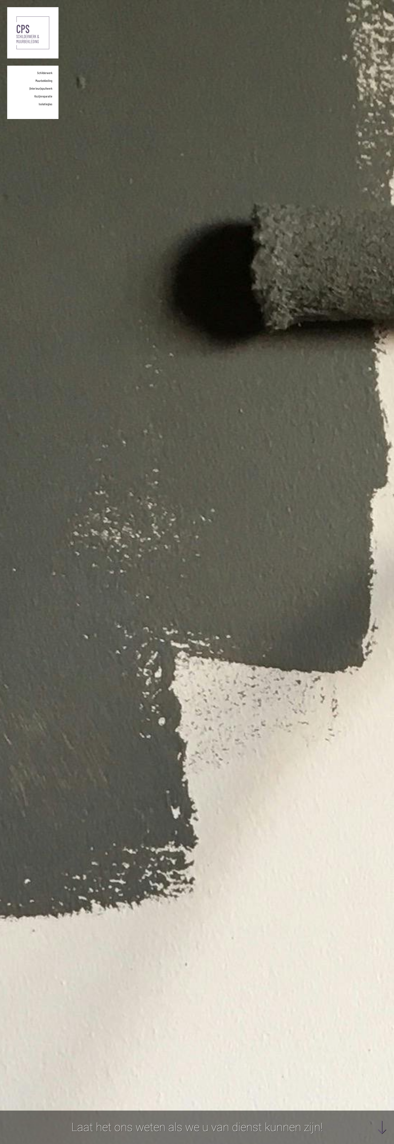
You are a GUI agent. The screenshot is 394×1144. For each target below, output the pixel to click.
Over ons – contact (41, 112)
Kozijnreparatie (43, 96)
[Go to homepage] (32, 32)
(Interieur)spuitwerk (41, 88)
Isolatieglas (45, 104)
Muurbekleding (44, 80)
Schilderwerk (44, 73)
